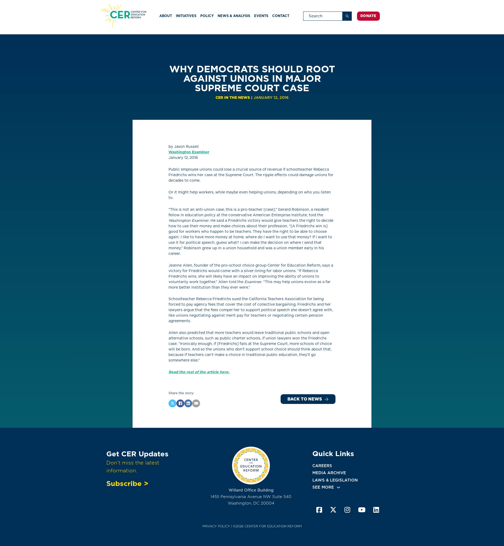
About (165, 16)
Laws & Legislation (335, 480)
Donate (368, 16)
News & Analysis (234, 16)
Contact (280, 16)
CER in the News (233, 97)
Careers (322, 465)
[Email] (196, 403)
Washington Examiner (189, 152)
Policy (207, 16)
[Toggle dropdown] (338, 487)
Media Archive (329, 473)
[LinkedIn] (188, 403)
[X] (172, 403)
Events (261, 16)
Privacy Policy (216, 526)
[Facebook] (180, 403)
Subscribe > (127, 483)
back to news (304, 399)
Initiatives (186, 16)
